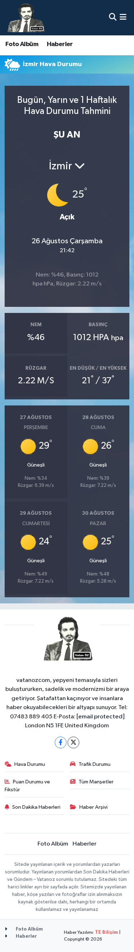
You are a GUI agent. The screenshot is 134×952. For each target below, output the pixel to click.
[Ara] (112, 18)
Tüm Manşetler (96, 781)
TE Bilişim (106, 932)
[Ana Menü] (123, 18)
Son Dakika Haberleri (36, 807)
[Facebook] (60, 742)
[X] (73, 742)
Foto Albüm (21, 44)
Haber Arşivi (93, 807)
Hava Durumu (29, 764)
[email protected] (100, 717)
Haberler (60, 44)
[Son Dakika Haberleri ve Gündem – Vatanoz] (25, 17)
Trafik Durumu (94, 764)
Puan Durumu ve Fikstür (27, 785)
